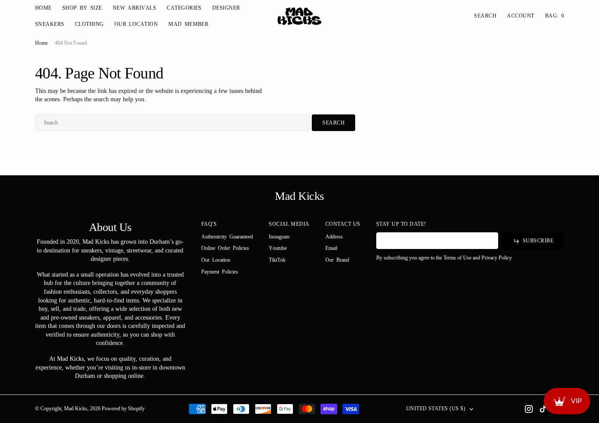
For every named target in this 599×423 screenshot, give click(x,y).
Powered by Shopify (123, 408)
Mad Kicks (75, 408)
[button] (520, 16)
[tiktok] (543, 409)
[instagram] (529, 409)
